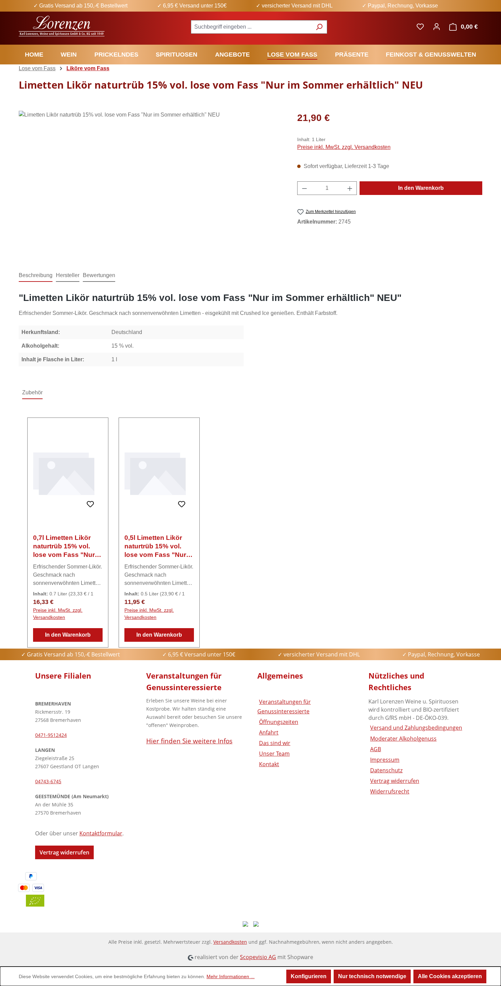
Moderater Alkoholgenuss (403, 738)
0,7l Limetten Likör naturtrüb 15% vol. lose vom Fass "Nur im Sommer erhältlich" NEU (67, 546)
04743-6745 (48, 781)
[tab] (35, 276)
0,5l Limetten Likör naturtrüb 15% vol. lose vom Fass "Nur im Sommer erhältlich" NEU (159, 546)
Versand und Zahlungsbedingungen (416, 727)
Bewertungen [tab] (99, 275)
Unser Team (274, 753)
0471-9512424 (51, 735)
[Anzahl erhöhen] (350, 188)
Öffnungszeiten (278, 722)
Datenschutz (386, 770)
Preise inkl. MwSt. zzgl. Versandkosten (344, 147)
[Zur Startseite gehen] (62, 25)
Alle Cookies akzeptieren (450, 976)
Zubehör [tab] (32, 392)
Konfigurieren (309, 976)
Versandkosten (230, 942)
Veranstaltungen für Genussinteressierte (284, 706)
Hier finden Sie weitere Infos (189, 740)
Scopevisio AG (258, 957)
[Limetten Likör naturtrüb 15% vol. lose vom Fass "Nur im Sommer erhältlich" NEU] (151, 184)
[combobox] (251, 27)
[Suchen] (319, 27)
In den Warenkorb (421, 188)
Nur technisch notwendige (372, 976)
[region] (151, 184)
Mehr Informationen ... (231, 976)
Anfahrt (268, 732)
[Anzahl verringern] (304, 188)
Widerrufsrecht (389, 791)
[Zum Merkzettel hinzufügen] (90, 504)
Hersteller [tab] (67, 275)
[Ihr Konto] (436, 26)
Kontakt (269, 764)
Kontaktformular (100, 833)
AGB (375, 749)
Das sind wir (274, 743)
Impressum (384, 759)
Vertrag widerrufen (64, 852)
